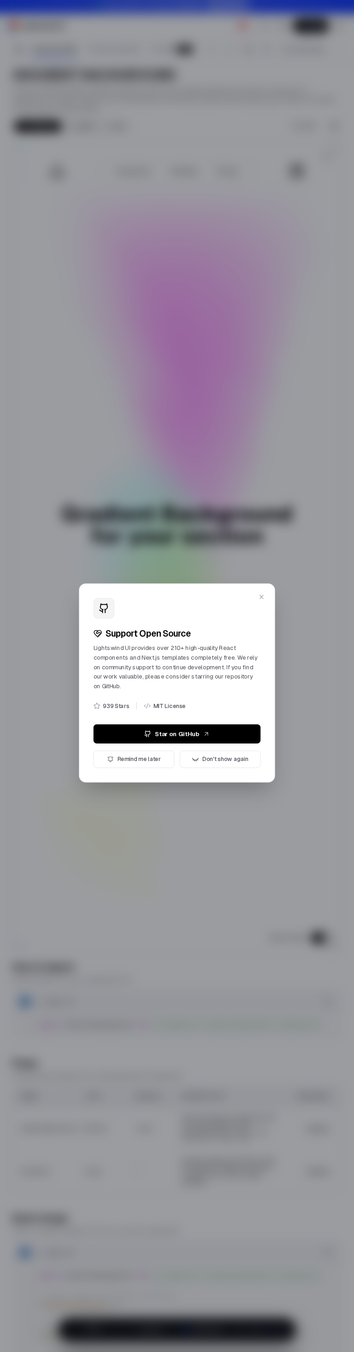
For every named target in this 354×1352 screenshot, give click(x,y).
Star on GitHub (177, 729)
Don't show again (228, 756)
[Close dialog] (266, 585)
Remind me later (137, 756)
